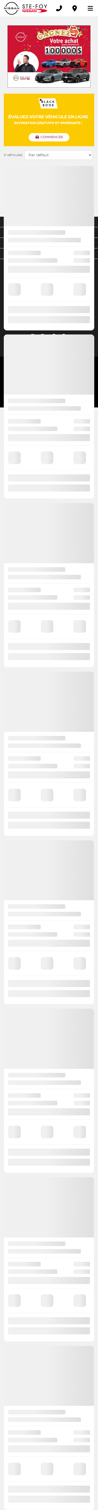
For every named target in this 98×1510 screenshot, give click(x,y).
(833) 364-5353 (55, 306)
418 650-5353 (65, 311)
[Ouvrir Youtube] (44, 337)
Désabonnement (80, 374)
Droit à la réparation (82, 379)
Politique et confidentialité (49, 374)
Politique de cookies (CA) (18, 379)
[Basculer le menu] (88, 8)
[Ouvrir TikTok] (64, 337)
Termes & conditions (17, 374)
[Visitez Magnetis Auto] (49, 396)
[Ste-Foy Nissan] (25, 8)
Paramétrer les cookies (52, 379)
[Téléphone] (59, 8)
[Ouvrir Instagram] (54, 337)
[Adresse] (74, 8)
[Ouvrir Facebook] (34, 337)
